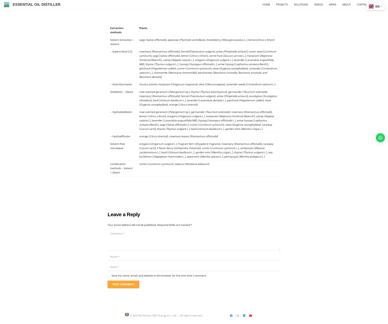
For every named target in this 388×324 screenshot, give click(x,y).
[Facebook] (231, 316)
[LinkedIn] (244, 316)
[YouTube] (250, 316)
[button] (380, 137)
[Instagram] (237, 316)
